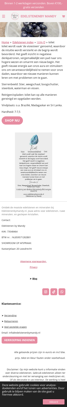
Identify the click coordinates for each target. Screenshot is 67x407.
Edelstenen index (23, 42)
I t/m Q (41, 42)
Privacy (33, 267)
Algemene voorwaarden (33, 261)
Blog (34, 278)
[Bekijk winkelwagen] (63, 16)
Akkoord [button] (53, 401)
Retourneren (11, 321)
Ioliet (51, 42)
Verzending (10, 315)
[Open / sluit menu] (3, 16)
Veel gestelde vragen (15, 326)
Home (5, 42)
